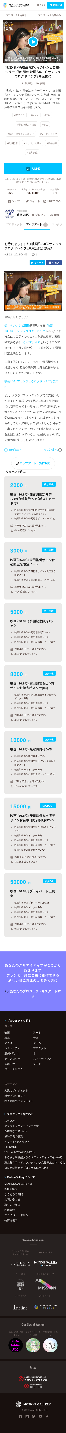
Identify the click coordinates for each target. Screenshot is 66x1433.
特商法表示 (11, 1220)
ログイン (41, 4)
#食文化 (35, 115)
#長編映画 (52, 143)
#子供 (47, 115)
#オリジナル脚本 (32, 143)
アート (37, 1032)
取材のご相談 (12, 1205)
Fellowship (10, 1147)
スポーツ (9, 1064)
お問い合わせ (12, 1199)
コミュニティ (12, 1048)
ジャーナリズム (13, 1069)
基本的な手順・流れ (15, 1131)
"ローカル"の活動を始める (19, 1152)
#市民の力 (19, 115)
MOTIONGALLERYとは (18, 1184)
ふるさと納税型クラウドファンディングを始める (33, 1157)
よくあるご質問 (13, 1194)
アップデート (36, 224)
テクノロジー (12, 1058)
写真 (7, 1038)
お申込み (9, 1120)
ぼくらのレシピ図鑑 (17, 325)
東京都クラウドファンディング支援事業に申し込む (33, 1162)
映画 (42, 83)
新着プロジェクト (15, 1095)
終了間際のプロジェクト (18, 1101)
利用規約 (9, 1210)
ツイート (35, 201)
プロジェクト (14, 224)
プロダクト (39, 1048)
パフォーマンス (42, 1058)
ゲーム (37, 1043)
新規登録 (57, 5)
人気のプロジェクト (16, 1090)
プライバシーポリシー (17, 1215)
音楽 (35, 1038)
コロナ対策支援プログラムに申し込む (26, 1168)
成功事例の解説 (13, 1136)
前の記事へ (15, 449)
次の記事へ (51, 449)
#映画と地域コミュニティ (21, 133)
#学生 (45, 124)
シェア (16, 201)
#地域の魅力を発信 (26, 124)
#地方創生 (32, 152)
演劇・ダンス (11, 1053)
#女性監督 (12, 143)
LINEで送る (54, 201)
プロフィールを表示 (47, 215)
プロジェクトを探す (16, 15)
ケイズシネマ (31, 342)
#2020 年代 (10, 1189)
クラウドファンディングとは (21, 1126)
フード (37, 1064)
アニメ (8, 1043)
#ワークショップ (48, 133)
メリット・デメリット (17, 1141)
